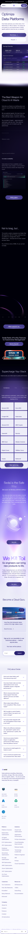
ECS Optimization (7, 842)
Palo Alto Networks (7, 887)
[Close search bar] (25, 931)
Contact (4, 914)
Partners (4, 911)
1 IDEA (16, 887)
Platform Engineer (20, 854)
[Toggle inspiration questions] (2, 931)
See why (14, 542)
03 (15, 317)
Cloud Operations (20, 863)
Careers (4, 908)
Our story (14, 584)
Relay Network (6, 893)
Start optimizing (14, 465)
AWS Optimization (7, 865)
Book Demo (13, 35)
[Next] (25, 317)
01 (8, 317)
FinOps (17, 860)
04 (19, 317)
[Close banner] (26, 2)
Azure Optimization (7, 868)
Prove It (13, 39)
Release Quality (19, 847)
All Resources (18, 884)
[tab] (6, 386)
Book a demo (14, 197)
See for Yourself (14, 344)
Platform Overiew (7, 830)
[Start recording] (22, 931)
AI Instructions (6, 917)
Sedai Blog (18, 890)
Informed (4, 896)
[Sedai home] (14, 5)
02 (12, 317)
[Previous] (3, 317)
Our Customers (6, 884)
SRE (16, 857)
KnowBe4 (4, 890)
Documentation (19, 893)
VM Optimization (6, 862)
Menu (3, 5)
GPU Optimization (7, 845)
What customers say (14, 326)
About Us (4, 905)
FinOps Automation (20, 839)
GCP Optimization (7, 871)
